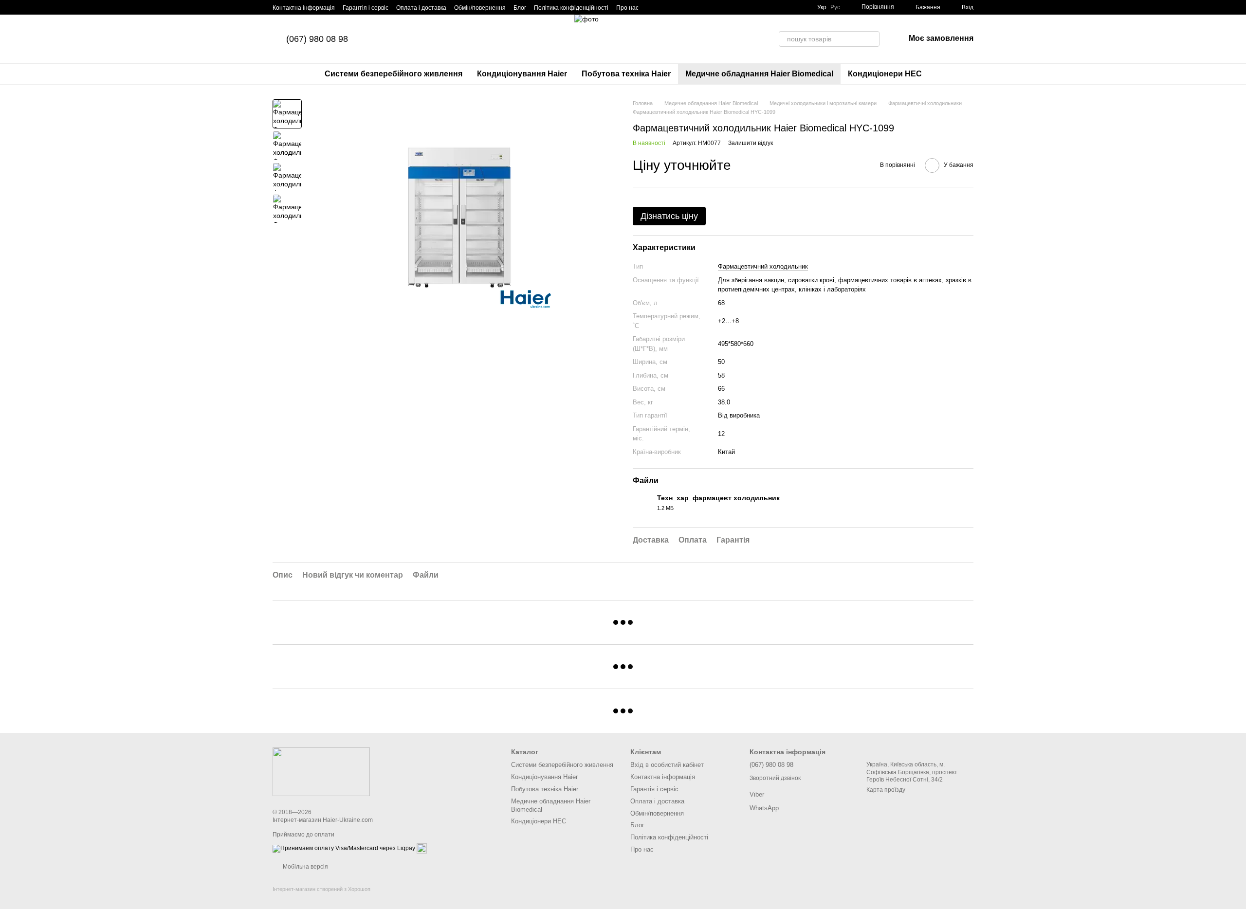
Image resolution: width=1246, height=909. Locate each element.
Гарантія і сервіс (365, 7)
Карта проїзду (885, 789)
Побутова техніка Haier (626, 74)
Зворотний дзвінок (775, 778)
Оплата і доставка (421, 7)
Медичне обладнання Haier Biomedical (759, 74)
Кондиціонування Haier (522, 74)
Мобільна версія (304, 866)
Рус (835, 7)
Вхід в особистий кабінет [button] (667, 764)
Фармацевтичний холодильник (763, 266)
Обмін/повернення (480, 7)
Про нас (627, 7)
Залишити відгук (750, 143)
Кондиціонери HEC (885, 74)
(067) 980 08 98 (317, 39)
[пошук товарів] (872, 39)
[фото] (321, 771)
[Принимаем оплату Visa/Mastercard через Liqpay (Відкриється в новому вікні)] (344, 848)
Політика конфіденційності (571, 7)
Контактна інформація (304, 7)
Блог (519, 7)
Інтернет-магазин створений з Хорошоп (321, 889)
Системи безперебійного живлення (393, 74)
